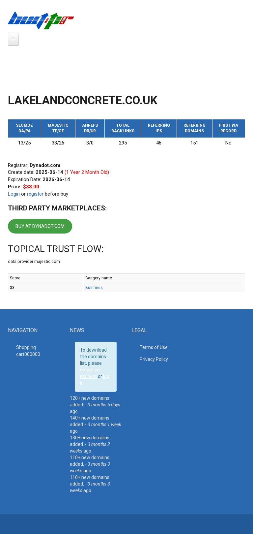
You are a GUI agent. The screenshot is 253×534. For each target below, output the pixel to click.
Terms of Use (154, 347)
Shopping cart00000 (28, 351)
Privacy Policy (154, 359)
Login (14, 194)
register (35, 194)
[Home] (41, 20)
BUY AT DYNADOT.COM (40, 226)
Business (94, 287)
